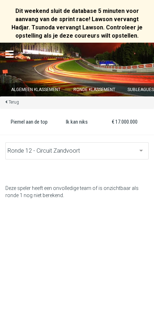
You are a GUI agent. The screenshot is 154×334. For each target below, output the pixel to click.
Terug (14, 102)
